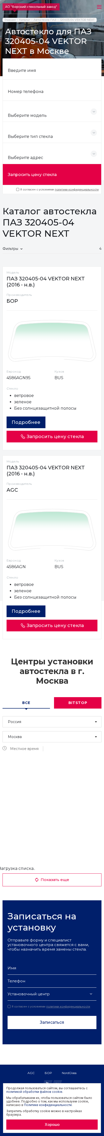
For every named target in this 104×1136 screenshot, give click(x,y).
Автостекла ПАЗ (45, 20)
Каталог (24, 20)
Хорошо (52, 1124)
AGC (31, 1073)
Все (26, 702)
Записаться (52, 1022)
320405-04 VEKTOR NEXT (77, 20)
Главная (10, 20)
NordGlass (69, 1073)
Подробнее (26, 422)
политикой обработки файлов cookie (34, 1092)
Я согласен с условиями (59, 189)
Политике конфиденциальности (48, 1105)
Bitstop (77, 702)
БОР (48, 1073)
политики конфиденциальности (77, 189)
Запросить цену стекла (32, 174)
